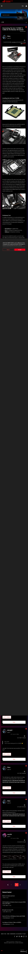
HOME (8, 934)
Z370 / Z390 (5, 905)
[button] (4, 717)
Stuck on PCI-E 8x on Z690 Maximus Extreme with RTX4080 (13, 916)
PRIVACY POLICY (18, 941)
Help (23, 6)
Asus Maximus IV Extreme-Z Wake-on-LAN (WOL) (11, 922)
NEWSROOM (12, 934)
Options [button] (26, 22)
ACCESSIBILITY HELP (21, 934)
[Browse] (2, 6)
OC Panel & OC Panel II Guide (14, 782)
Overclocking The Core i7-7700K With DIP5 (10, 780)
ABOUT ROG (3, 934)
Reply (14, 722)
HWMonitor (7, 231)
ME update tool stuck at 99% (7, 910)
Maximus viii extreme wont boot (8, 895)
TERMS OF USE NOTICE (10, 941)
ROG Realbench (8, 228)
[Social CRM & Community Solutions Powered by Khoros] (24, 951)
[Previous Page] (8, 885)
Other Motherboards (6, 924)
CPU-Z (6, 230)
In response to (15, 734)
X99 (4, 897)
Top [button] (2, 950)
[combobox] (14, 15)
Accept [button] (19, 249)
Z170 (3, 22)
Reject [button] (8, 249)
